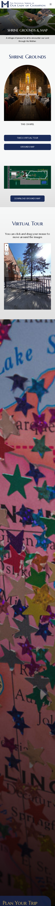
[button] (6, 95)
